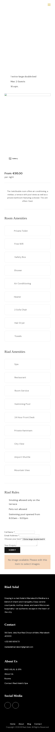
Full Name (9, 532)
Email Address (11, 535)
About (21, 724)
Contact (38, 724)
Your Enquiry (10, 545)
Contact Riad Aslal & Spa (16, 683)
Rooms (7, 678)
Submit (12, 550)
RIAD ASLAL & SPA (12, 669)
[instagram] (15, 705)
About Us (8, 674)
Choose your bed (13, 539)
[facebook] (7, 705)
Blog (29, 724)
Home (12, 724)
